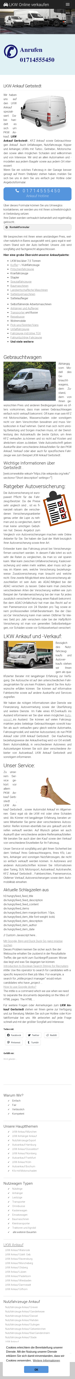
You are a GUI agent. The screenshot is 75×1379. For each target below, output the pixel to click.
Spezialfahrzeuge (21, 281)
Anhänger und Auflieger (24, 308)
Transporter (17, 312)
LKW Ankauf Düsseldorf (25, 1149)
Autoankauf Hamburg (24, 1144)
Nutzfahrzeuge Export (24, 1140)
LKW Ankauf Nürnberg (24, 1153)
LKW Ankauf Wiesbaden (18, 1280)
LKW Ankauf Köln (21, 1162)
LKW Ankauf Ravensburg (18, 1258)
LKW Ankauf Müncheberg (19, 1263)
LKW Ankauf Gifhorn (16, 1289)
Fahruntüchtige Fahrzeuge (26, 337)
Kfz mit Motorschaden (24, 1170)
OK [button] (36, 1369)
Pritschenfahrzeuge (22, 269)
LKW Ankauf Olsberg (16, 1267)
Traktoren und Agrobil (24, 1227)
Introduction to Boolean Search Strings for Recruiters (35, 966)
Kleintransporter (21, 1223)
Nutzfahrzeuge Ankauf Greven (21, 1307)
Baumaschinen (19, 285)
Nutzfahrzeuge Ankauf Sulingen (22, 1324)
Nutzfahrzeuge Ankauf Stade (20, 1337)
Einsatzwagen (20, 1214)
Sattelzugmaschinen (22, 294)
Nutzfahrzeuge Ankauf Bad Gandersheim (27, 1333)
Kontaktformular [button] (19, 227)
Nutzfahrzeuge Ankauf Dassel (21, 1315)
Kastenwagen (19, 1210)
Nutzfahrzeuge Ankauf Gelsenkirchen (25, 1329)
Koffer (14, 265)
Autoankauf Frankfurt (24, 1157)
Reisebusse (17, 316)
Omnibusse (18, 1206)
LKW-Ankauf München (24, 1131)
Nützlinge (17, 1188)
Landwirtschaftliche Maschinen (29, 290)
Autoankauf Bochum (23, 1166)
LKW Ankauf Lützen (15, 1271)
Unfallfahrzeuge (19, 329)
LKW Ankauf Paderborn (18, 1276)
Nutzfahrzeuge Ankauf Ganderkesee (24, 1311)
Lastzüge (17, 1197)
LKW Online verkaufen (29, 4)
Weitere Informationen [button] (46, 1360)
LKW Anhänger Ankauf (24, 1136)
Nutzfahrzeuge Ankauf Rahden (22, 1320)
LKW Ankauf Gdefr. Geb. (18, 1254)
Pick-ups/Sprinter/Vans (24, 325)
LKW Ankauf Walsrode (17, 1250)
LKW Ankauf (13, 1245)
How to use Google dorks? (19, 987)
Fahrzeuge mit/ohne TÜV (25, 333)
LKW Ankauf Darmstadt (18, 1284)
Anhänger (17, 1193)
